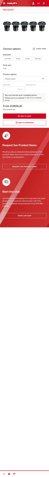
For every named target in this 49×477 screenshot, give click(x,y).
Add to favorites (25, 123)
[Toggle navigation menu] (4, 3)
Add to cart (25, 116)
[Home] (12, 3)
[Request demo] (9, 474)
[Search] (43, 3)
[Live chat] (14, 474)
